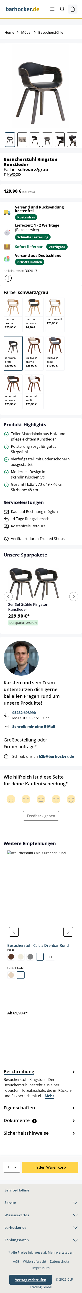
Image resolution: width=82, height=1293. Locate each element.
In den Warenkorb (50, 1167)
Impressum (41, 1268)
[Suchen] (62, 9)
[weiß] (40, 957)
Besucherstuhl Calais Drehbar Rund (38, 945)
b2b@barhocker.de (56, 756)
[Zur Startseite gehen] (23, 9)
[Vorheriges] (14, 932)
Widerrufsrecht (34, 1261)
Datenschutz (59, 1261)
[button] (8, 278)
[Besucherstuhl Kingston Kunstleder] (41, 86)
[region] (41, 932)
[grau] (30, 957)
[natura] (11, 975)
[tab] (40, 1083)
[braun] (11, 957)
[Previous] (8, 596)
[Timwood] (12, 175)
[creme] (21, 957)
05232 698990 (24, 712)
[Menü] (52, 9)
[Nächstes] (68, 932)
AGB (16, 1261)
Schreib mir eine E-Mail (33, 726)
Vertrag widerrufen (30, 1279)
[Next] (73, 596)
